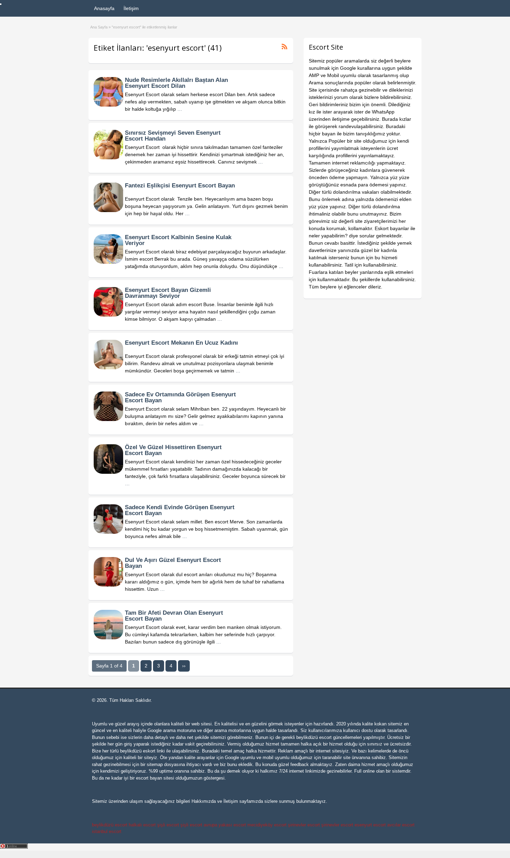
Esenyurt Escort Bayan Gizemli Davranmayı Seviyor (168, 293)
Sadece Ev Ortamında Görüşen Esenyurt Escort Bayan (180, 397)
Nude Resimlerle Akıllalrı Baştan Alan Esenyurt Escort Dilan (176, 83)
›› (184, 665)
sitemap (155, 764)
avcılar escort (401, 824)
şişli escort (168, 824)
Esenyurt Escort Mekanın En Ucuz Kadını (181, 342)
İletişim (131, 8)
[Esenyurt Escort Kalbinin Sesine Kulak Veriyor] (108, 262)
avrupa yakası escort (225, 824)
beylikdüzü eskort (137, 751)
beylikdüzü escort (314, 737)
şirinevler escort (304, 824)
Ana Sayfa (99, 27)
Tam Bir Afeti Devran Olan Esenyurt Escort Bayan (174, 615)
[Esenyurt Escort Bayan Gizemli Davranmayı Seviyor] (108, 315)
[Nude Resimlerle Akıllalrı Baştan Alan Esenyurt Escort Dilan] (108, 105)
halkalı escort (142, 824)
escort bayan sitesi (155, 778)
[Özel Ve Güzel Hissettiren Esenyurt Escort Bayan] (108, 472)
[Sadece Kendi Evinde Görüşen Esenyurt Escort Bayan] (108, 532)
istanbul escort (106, 831)
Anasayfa (104, 8)
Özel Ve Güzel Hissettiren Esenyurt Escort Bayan (173, 450)
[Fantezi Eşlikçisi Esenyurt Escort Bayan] (108, 210)
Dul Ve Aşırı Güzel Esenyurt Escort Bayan (173, 563)
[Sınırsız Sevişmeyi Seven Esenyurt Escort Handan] (108, 157)
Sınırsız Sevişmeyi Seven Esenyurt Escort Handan (173, 135)
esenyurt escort (370, 824)
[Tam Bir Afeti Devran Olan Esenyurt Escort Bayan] (108, 637)
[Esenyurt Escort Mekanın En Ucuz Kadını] (108, 367)
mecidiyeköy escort (267, 824)
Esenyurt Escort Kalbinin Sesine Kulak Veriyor (178, 240)
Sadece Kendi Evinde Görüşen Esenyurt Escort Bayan (180, 510)
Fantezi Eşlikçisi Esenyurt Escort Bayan (180, 185)
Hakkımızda (204, 801)
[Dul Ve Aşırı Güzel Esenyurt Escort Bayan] (108, 585)
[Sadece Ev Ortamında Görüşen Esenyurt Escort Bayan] (108, 419)
